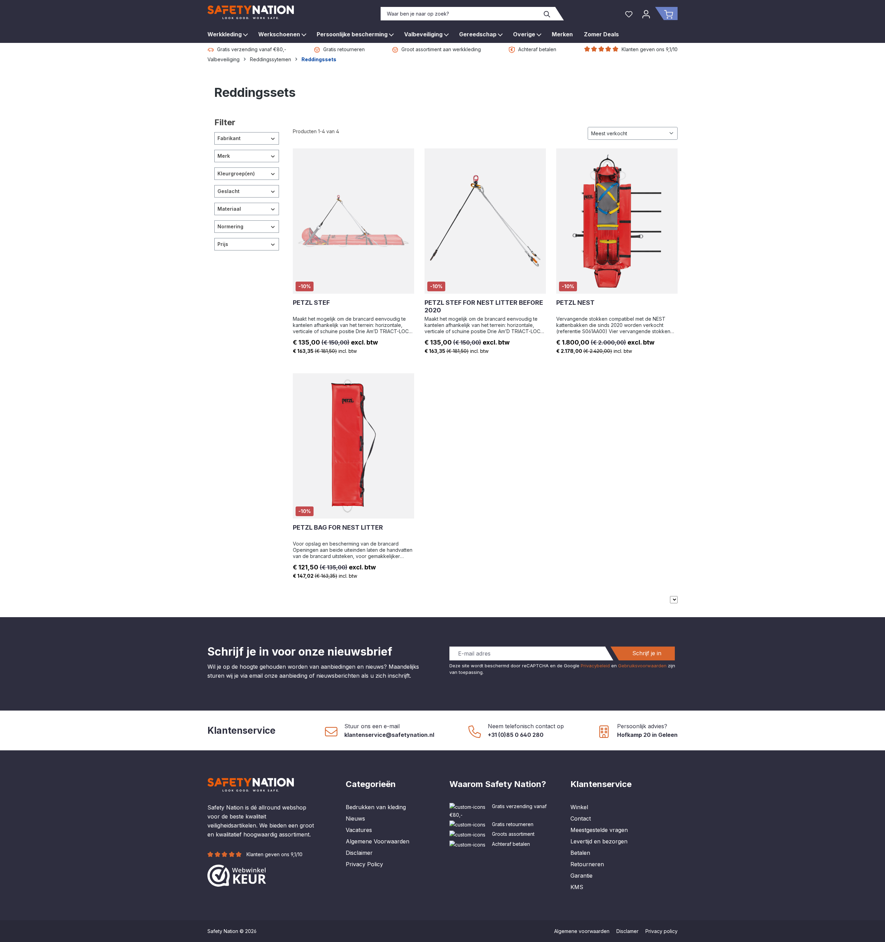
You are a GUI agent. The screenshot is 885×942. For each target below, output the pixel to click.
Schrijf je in (646, 653)
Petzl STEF (311, 302)
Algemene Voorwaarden (377, 841)
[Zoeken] (547, 13)
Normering (230, 226)
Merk (223, 156)
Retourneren (587, 864)
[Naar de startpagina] (250, 12)
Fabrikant (229, 138)
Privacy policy (661, 931)
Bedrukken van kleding (376, 807)
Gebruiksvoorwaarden (642, 665)
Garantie (581, 875)
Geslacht (228, 191)
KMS (576, 887)
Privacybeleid (595, 665)
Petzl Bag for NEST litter (338, 527)
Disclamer (627, 931)
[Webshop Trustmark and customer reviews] (236, 875)
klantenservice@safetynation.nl (389, 734)
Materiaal (229, 209)
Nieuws (355, 818)
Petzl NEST (575, 302)
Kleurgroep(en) (236, 173)
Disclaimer (359, 852)
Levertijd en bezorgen (598, 841)
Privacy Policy (364, 864)
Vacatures (359, 829)
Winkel (579, 807)
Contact (580, 818)
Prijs (222, 244)
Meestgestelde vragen (599, 829)
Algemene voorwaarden (581, 931)
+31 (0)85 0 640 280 (515, 734)
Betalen (580, 852)
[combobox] (460, 13)
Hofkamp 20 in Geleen (647, 734)
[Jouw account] (646, 13)
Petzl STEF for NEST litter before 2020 (484, 306)
